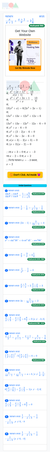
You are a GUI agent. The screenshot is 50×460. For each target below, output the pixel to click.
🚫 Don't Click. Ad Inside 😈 (25, 175)
